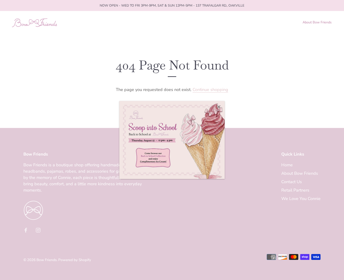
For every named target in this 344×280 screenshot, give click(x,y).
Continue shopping (210, 89)
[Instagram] (38, 230)
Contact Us (291, 182)
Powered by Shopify (74, 260)
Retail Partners (295, 190)
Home (287, 165)
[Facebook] (25, 230)
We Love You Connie (301, 198)
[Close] (219, 107)
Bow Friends (47, 260)
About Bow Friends (317, 22)
